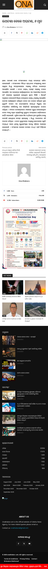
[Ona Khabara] (3, 27)
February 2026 (27, 485)
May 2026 (36, 482)
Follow (41, 195)
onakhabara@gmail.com (19, 528)
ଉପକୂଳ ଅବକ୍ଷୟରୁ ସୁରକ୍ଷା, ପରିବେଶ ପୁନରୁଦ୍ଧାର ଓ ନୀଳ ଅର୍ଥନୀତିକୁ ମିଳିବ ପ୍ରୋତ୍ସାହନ (28, 394)
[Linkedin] (32, 33)
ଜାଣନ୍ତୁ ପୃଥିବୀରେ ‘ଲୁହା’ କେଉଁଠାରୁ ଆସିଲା (29, 349)
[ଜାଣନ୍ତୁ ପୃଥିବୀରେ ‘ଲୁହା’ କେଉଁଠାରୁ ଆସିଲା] (8, 352)
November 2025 (22, 488)
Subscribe (40, 200)
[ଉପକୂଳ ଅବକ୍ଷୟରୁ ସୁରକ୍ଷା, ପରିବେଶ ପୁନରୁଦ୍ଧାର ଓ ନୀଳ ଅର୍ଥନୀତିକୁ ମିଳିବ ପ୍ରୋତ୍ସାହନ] (8, 395)
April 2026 (7, 485)
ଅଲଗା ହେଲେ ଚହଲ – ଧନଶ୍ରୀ (26, 337)
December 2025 (9, 488)
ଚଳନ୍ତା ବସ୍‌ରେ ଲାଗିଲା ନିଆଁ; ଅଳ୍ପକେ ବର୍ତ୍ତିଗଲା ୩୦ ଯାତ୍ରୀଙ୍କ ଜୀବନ (11, 152)
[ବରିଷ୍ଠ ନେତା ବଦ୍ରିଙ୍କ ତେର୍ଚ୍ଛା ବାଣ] (12, 309)
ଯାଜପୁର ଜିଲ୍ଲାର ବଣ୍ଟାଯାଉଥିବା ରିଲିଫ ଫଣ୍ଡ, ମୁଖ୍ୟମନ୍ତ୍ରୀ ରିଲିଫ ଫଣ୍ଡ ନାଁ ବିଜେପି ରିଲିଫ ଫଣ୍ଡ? (31, 418)
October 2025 (33, 488)
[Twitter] (16, 33)
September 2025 (9, 492)
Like (43, 191)
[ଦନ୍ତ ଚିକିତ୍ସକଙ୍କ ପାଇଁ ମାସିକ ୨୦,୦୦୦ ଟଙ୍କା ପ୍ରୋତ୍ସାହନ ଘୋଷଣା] (8, 407)
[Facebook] (11, 33)
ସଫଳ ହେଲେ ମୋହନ (23, 373)
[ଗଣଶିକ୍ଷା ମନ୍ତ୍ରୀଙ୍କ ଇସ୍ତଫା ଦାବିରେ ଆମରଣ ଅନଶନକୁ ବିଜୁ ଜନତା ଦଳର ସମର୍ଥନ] (8, 431)
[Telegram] (42, 33)
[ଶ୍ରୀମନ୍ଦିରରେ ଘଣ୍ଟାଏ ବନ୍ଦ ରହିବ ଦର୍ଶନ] (35, 287)
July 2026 (17, 482)
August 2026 (7, 482)
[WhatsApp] (27, 33)
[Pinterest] (22, 33)
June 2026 (27, 482)
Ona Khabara (11, 27)
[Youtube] (29, 543)
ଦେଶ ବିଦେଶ (11, 13)
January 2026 (39, 485)
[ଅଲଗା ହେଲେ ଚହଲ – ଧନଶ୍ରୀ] (8, 340)
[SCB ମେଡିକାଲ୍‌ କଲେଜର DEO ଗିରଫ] (12, 287)
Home (4, 13)
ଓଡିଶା (4, 293)
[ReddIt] (37, 33)
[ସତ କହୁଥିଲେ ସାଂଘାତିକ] (8, 364)
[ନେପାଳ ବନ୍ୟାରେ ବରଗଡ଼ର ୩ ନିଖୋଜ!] (35, 309)
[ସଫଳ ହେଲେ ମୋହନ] (8, 376)
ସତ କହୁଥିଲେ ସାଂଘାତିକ (24, 361)
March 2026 (16, 485)
